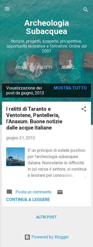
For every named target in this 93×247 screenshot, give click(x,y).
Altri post (46, 217)
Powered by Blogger (49, 237)
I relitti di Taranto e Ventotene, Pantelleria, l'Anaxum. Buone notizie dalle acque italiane (34, 118)
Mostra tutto (70, 88)
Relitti (44, 67)
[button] (84, 110)
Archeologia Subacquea (46, 27)
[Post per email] (60, 193)
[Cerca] (86, 10)
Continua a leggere (28, 199)
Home (22, 67)
